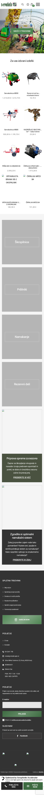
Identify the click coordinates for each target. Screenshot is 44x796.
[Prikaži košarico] (31, 4)
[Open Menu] (38, 4)
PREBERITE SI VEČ (22, 477)
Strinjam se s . (18, 720)
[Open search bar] (22, 4)
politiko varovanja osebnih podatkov (21, 720)
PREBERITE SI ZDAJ (22, 560)
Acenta (41, 772)
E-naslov (6, 699)
